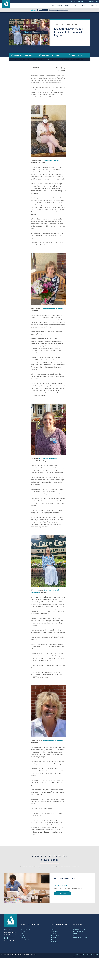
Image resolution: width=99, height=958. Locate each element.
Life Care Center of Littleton (35, 59)
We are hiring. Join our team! (58, 10)
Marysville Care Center (48, 458)
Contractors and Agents (80, 937)
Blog (75, 5)
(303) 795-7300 (63, 885)
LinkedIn (55, 940)
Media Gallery (55, 931)
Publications (54, 933)
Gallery (67, 5)
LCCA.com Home (78, 1)
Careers (83, 5)
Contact (22, 937)
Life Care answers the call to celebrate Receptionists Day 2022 (66, 59)
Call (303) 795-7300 (24, 55)
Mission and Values (79, 929)
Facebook (55, 935)
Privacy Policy (79, 954)
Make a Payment (92, 1)
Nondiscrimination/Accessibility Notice (84, 956)
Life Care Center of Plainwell (53, 740)
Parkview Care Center (51, 160)
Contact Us (94, 5)
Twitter (54, 937)
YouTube (55, 942)
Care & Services (56, 5)
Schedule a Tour (50, 55)
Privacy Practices (92, 954)
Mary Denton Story (79, 931)
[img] (12, 55)
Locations (22, 59)
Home (16, 59)
